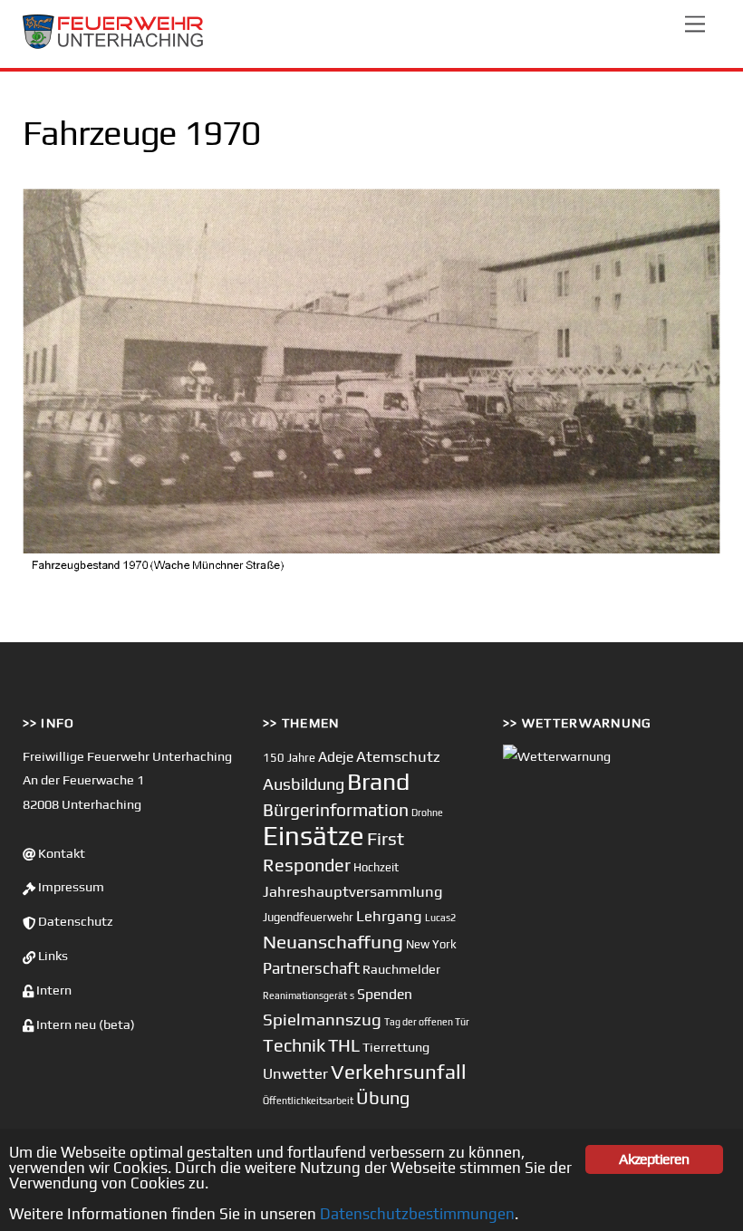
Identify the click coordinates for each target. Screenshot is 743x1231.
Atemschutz (398, 756)
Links (51, 955)
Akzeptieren (654, 1159)
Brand (378, 781)
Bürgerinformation (336, 810)
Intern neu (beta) (84, 1024)
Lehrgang (389, 916)
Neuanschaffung (333, 941)
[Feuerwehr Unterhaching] (113, 45)
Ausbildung (303, 783)
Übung (383, 1097)
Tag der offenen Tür (426, 1021)
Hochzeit (376, 867)
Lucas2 (440, 917)
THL (344, 1045)
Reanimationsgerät (305, 995)
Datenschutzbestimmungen (417, 1214)
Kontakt (60, 853)
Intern (53, 990)
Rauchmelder (401, 968)
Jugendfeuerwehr (308, 917)
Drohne (427, 812)
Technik (294, 1044)
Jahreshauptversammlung (353, 891)
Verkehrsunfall (399, 1071)
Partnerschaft (311, 968)
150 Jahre (289, 758)
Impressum (69, 887)
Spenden (384, 994)
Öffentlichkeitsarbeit (308, 1100)
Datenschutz (74, 921)
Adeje (335, 756)
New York (431, 944)
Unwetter (295, 1073)
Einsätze (313, 836)
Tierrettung (395, 1046)
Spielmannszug (322, 1019)
